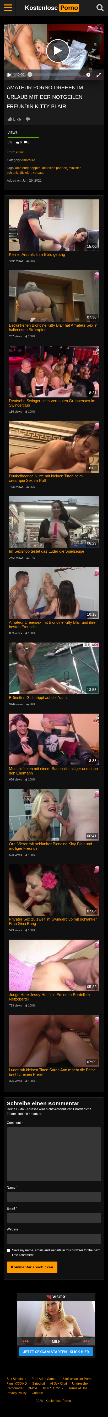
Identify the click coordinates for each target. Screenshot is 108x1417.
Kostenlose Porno (58, 1401)
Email (12, 1208)
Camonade (15, 1388)
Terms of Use (78, 1388)
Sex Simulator (16, 1379)
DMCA (32, 1388)
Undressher (80, 1383)
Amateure (28, 160)
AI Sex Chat (58, 1383)
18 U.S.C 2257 (52, 1388)
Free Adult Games (44, 1379)
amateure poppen (28, 168)
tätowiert (25, 173)
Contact (37, 1393)
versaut (38, 173)
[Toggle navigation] (8, 8)
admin (20, 152)
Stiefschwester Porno (77, 1379)
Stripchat (38, 1383)
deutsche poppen (54, 168)
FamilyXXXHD (17, 1383)
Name (12, 1187)
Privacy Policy (16, 1393)
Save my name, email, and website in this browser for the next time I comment (56, 1252)
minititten (75, 168)
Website (12, 1229)
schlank (12, 173)
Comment (15, 1123)
